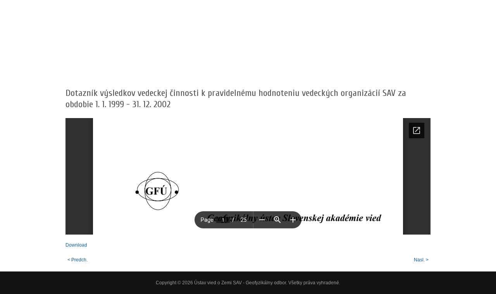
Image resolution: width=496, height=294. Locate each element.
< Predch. (77, 260)
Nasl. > (421, 260)
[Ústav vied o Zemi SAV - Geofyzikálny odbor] (131, 52)
